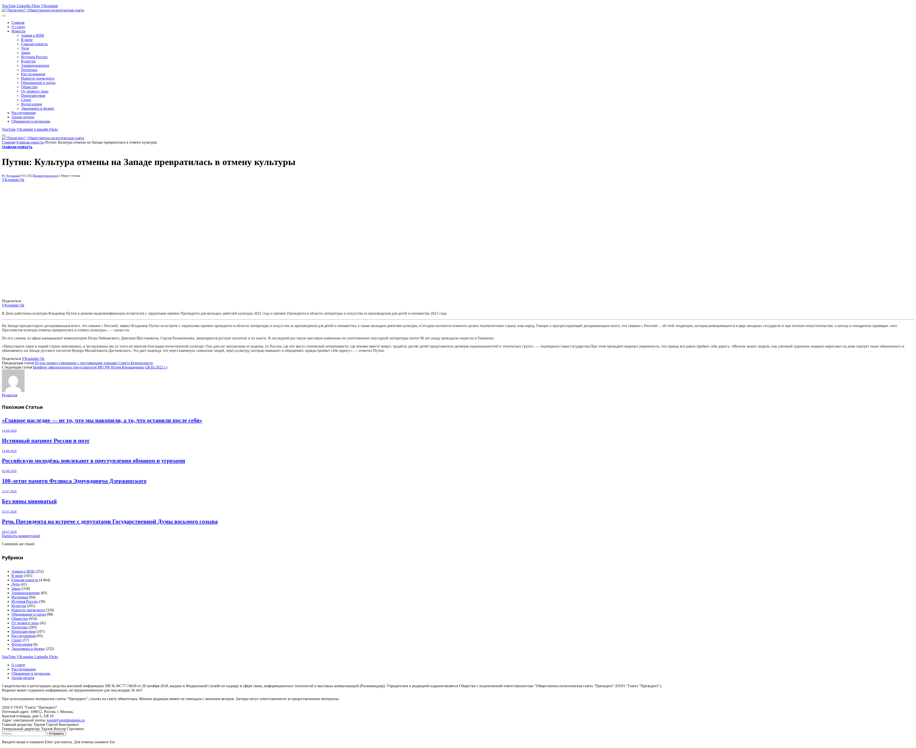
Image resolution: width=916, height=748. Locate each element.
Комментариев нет (46, 175)
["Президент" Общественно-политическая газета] (43, 10)
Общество (29, 87)
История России (34, 57)
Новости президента (37, 78)
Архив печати (22, 117)
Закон (25, 53)
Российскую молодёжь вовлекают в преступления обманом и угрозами (93, 460)
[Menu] (4, 15)
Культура (28, 61)
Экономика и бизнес (37, 108)
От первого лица (34, 91)
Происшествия (33, 96)
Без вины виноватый (29, 501)
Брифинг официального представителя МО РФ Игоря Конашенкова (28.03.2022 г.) (100, 367)
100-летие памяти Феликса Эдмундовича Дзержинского (74, 481)
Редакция (12, 175)
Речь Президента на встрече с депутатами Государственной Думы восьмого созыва (110, 521)
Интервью (19, 597)
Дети (25, 48)
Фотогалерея (31, 104)
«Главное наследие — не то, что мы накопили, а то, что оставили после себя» (102, 420)
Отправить (56, 733)
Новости (18, 31)
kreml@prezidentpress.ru (66, 720)
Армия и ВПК (32, 35)
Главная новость (34, 44)
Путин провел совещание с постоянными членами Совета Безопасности (94, 363)
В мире (27, 40)
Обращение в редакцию (30, 121)
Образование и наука (38, 83)
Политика (29, 70)
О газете (18, 27)
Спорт (26, 100)
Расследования (33, 74)
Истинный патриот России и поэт (45, 440)
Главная (17, 23)
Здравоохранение (35, 65)
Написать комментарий (21, 536)
